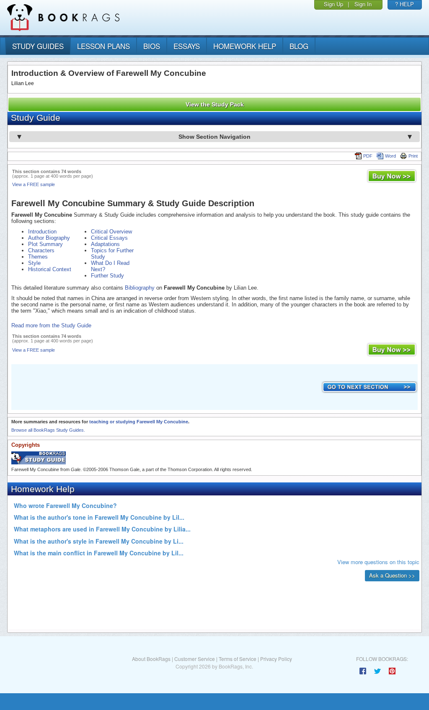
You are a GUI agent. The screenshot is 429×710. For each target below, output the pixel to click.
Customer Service (194, 658)
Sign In (363, 4)
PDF (367, 155)
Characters (41, 250)
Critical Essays (109, 238)
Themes (38, 257)
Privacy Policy (276, 658)
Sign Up (333, 4)
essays (186, 46)
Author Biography (49, 238)
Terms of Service (237, 658)
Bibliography (140, 288)
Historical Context (49, 269)
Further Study (107, 275)
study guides (38, 46)
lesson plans (103, 46)
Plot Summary (45, 244)
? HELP (404, 4)
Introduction (42, 231)
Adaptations (105, 244)
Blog (298, 46)
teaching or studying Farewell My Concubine (138, 421)
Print (413, 155)
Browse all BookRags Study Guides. (48, 430)
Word (390, 155)
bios (151, 46)
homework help (244, 46)
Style (34, 263)
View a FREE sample (33, 184)
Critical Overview (111, 231)
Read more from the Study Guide (51, 325)
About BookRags (151, 658)
